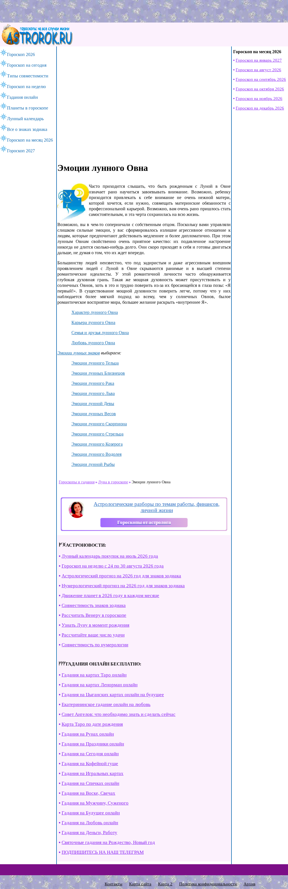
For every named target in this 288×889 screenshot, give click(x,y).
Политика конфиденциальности (208, 884)
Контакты (113, 884)
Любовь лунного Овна (93, 342)
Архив (249, 884)
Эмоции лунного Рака (92, 383)
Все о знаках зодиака (27, 129)
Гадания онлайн (22, 97)
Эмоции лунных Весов (93, 413)
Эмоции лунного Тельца (95, 363)
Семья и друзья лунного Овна (100, 332)
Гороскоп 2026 (21, 54)
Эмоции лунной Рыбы (93, 464)
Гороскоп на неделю (26, 86)
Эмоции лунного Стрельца (97, 434)
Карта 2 (165, 884)
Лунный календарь (25, 118)
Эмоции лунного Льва (93, 393)
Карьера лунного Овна (93, 322)
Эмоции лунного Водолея (96, 454)
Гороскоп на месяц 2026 (30, 140)
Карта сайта (140, 884)
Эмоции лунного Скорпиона (99, 423)
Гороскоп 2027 (21, 150)
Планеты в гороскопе (27, 108)
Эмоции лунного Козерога (97, 444)
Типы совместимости (27, 75)
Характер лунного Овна (94, 312)
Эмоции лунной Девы (92, 403)
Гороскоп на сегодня (26, 65)
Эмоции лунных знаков (78, 352)
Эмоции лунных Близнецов (98, 373)
